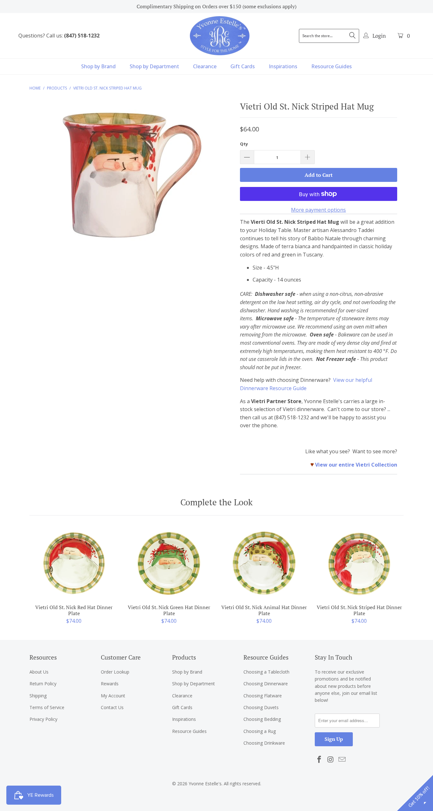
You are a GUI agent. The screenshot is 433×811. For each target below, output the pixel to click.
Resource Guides (331, 66)
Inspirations (283, 66)
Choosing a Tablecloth (266, 672)
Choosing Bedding (262, 719)
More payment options (318, 209)
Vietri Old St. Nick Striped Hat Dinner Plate (359, 563)
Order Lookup (115, 672)
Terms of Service (46, 707)
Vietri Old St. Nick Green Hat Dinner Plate (169, 563)
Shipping (38, 696)
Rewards (110, 684)
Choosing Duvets (261, 707)
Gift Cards (242, 66)
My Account (113, 696)
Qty (244, 144)
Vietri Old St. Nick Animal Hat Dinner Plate (264, 563)
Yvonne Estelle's (205, 784)
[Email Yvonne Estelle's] (342, 759)
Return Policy (42, 684)
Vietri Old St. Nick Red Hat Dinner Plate (73, 563)
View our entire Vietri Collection (356, 464)
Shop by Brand (98, 66)
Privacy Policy (43, 719)
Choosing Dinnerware (265, 684)
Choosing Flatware (262, 696)
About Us (38, 672)
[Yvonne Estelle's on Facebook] (319, 759)
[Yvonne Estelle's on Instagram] (331, 759)
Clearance (205, 66)
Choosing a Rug (259, 731)
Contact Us (112, 707)
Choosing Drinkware (264, 743)
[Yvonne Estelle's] (219, 35)
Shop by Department (154, 66)
